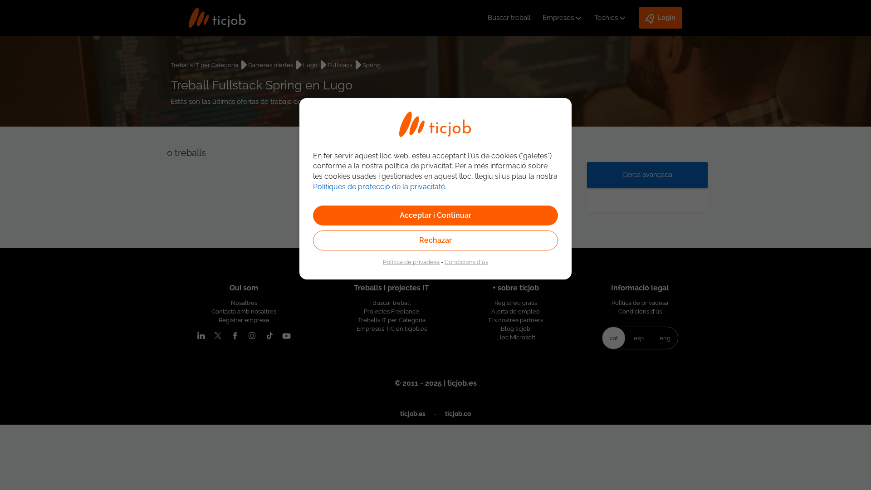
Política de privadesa (411, 261)
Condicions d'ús (466, 261)
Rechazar (435, 240)
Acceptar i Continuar (435, 215)
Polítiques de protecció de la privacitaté (379, 186)
